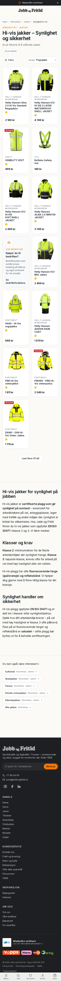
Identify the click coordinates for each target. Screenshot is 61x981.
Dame (5, 802)
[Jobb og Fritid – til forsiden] (30, 10)
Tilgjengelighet (10, 971)
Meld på (50, 766)
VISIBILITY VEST (14, 160)
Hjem (5, 22)
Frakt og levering (11, 856)
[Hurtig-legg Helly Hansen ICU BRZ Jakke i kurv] (53, 257)
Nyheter (7, 833)
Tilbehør (7, 815)
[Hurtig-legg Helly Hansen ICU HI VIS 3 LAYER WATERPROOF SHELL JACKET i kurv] (53, 88)
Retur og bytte (10, 860)
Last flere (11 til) (30, 458)
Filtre (11, 60)
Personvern (9, 873)
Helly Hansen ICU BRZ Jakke (44, 273)
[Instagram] (5, 786)
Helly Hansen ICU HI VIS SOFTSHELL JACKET (15, 216)
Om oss (6, 912)
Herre (5, 807)
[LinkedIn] (19, 786)
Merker (6, 828)
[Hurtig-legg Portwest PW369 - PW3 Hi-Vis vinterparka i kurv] (53, 369)
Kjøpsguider (9, 893)
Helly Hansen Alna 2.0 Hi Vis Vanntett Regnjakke (16, 105)
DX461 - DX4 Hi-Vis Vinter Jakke (14, 434)
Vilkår (5, 878)
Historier (7, 897)
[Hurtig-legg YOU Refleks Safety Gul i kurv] (53, 148)
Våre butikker (9, 916)
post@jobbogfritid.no (17, 779)
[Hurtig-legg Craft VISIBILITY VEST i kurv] (24, 148)
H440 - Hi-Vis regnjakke (13, 325)
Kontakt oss (8, 852)
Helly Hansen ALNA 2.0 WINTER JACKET (45, 214)
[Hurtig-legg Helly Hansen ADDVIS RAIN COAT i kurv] (53, 312)
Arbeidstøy (15, 22)
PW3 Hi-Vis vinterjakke (11, 382)
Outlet (6, 837)
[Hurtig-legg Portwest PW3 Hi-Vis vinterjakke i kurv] (24, 369)
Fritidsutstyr (8, 824)
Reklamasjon (9, 865)
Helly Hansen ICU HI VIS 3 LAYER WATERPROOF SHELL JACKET (44, 107)
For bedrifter (9, 925)
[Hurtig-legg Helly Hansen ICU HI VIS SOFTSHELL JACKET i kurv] (24, 197)
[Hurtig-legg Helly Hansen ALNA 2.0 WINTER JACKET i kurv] (53, 197)
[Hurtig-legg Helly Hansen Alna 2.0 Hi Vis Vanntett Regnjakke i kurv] (24, 88)
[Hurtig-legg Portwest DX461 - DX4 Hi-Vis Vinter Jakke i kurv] (24, 421)
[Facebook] (12, 786)
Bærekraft (8, 921)
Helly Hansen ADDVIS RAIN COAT (42, 328)
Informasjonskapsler (25, 966)
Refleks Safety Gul (43, 162)
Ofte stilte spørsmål (12, 869)
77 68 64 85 (12, 775)
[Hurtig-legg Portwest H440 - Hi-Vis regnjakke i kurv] (24, 312)
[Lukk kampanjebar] (58, 3)
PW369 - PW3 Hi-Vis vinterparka (44, 382)
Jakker (27, 22)
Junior (6, 811)
